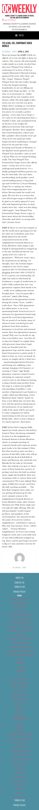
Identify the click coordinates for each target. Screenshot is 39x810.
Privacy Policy (19, 591)
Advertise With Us (19, 603)
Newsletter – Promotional (20, 759)
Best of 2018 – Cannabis (21, 618)
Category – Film (19, 692)
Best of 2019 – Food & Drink (21, 647)
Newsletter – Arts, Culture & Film (21, 735)
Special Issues (19, 776)
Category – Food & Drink (19, 696)
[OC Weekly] (9, 20)
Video (19, 792)
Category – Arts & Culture (19, 683)
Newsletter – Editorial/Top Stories (20, 739)
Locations (20, 667)
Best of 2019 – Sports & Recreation (21, 655)
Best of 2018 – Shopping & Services (21, 626)
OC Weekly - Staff (9, 51)
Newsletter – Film (20, 747)
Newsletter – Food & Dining (21, 751)
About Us (19, 577)
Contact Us (19, 582)
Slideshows (19, 772)
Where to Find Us (19, 796)
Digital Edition (19, 716)
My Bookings (20, 671)
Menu (21, 35)
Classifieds (19, 708)
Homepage (19, 724)
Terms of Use (19, 586)
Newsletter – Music (21, 755)
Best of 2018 (19, 611)
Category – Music (19, 700)
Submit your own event (19, 780)
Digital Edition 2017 (21, 719)
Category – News (19, 704)
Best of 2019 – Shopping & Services (21, 651)
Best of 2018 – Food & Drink (21, 622)
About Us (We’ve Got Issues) (19, 599)
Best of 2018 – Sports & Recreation (21, 630)
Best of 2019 (19, 635)
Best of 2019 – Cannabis (21, 643)
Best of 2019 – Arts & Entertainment (20, 638)
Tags (21, 675)
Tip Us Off (19, 788)
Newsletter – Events (20, 743)
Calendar (19, 659)
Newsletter (19, 728)
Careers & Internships (19, 680)
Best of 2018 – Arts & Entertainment (20, 614)
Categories (21, 663)
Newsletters (19, 732)
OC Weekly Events (19, 764)
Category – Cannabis (19, 687)
